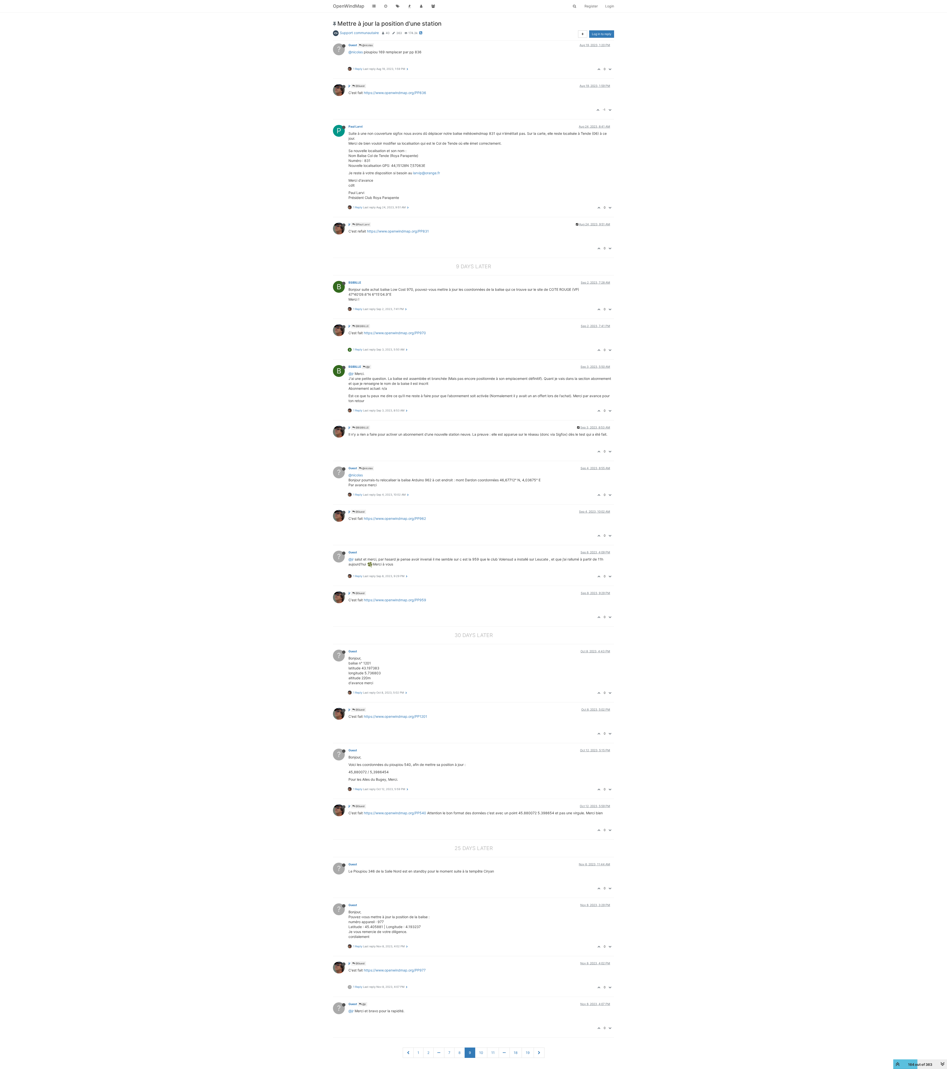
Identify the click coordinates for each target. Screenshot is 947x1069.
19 (528, 1052)
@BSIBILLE (362, 326)
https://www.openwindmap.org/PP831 (398, 231)
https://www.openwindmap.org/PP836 (395, 93)
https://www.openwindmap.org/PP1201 (395, 716)
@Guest (360, 85)
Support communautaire (359, 33)
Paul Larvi (355, 126)
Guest (352, 45)
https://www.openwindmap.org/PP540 (395, 813)
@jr (367, 366)
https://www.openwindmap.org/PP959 (395, 600)
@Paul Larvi (362, 224)
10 (481, 1052)
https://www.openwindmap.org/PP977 (395, 970)
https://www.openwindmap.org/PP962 (395, 518)
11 (493, 1052)
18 (516, 1052)
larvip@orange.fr (426, 173)
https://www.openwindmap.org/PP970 (395, 333)
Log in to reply (601, 34)
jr (349, 86)
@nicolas (367, 45)
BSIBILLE (354, 282)
